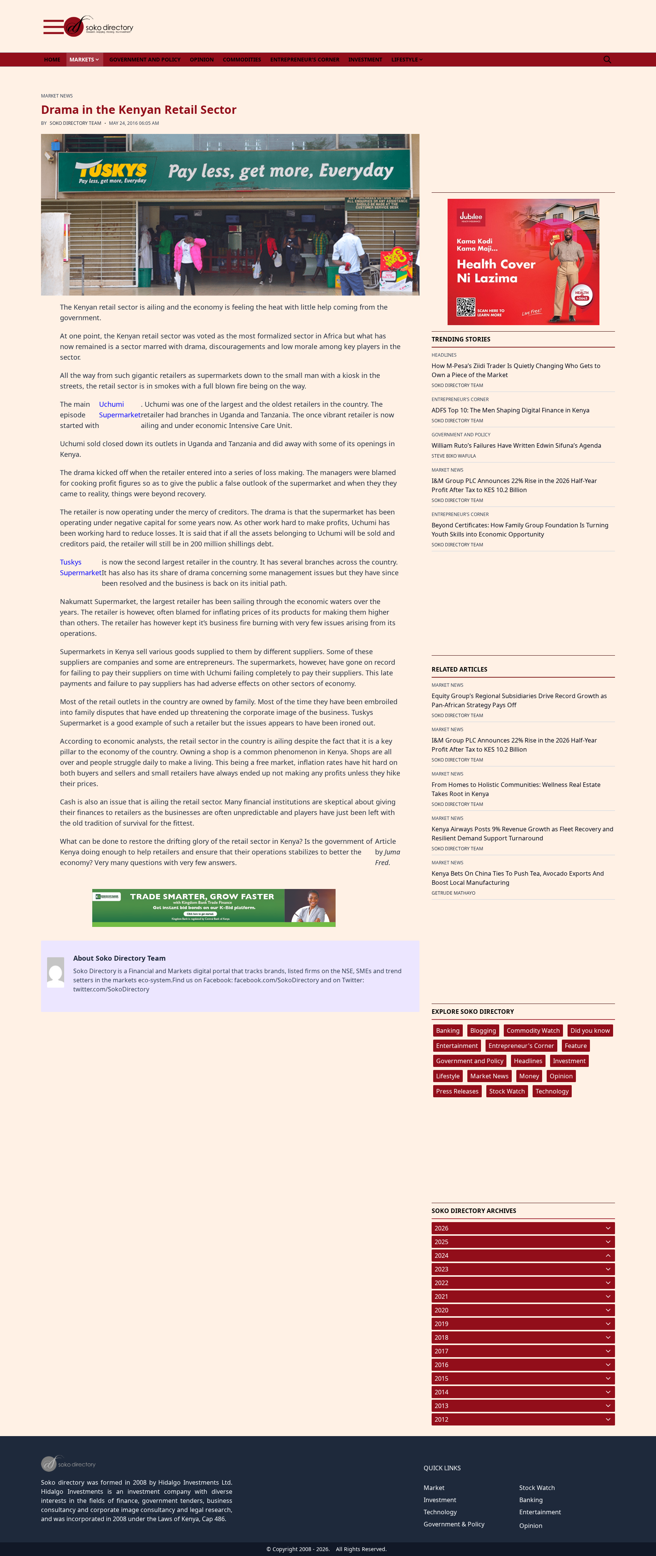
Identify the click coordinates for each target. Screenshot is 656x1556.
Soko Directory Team (75, 123)
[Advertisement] (477, 26)
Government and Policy (469, 1061)
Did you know (590, 1030)
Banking (448, 1030)
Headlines (528, 1061)
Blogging (483, 1030)
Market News (489, 1076)
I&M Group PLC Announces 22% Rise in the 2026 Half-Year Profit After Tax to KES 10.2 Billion (514, 485)
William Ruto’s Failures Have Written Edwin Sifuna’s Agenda (516, 445)
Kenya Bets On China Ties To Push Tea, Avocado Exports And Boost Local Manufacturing (518, 878)
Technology (552, 1091)
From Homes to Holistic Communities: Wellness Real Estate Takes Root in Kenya (516, 789)
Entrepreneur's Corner (521, 1046)
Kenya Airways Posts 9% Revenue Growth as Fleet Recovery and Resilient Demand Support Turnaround (522, 833)
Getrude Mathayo (453, 893)
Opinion (561, 1076)
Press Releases (457, 1091)
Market (434, 1488)
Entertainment (457, 1046)
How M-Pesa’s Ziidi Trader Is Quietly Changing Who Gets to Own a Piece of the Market (516, 370)
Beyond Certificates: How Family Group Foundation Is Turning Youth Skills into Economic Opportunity (520, 529)
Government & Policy (454, 1524)
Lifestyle (448, 1076)
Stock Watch (507, 1091)
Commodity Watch (533, 1030)
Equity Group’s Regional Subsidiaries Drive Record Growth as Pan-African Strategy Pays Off (519, 700)
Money (529, 1076)
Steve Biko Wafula (454, 456)
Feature (576, 1046)
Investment (569, 1061)
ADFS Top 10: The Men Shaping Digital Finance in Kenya (511, 410)
